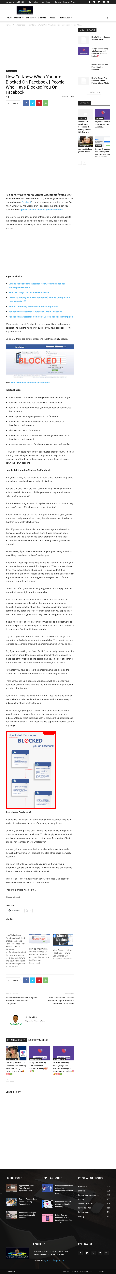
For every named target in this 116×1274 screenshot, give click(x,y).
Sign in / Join (33, 2)
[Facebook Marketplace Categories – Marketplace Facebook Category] (47, 1188)
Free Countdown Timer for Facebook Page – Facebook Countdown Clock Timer (61, 1000)
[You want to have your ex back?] (85, 141)
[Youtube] (108, 2)
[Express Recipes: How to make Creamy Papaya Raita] (11, 1202)
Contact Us (99, 1271)
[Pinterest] (39, 103)
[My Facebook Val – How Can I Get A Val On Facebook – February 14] (102, 114)
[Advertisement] (40, 49)
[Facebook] (89, 2)
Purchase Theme (69, 2)
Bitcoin (98, 146)
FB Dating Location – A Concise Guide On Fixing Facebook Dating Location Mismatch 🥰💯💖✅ (16, 1068)
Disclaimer (65, 1271)
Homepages (65, 18)
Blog (42, 2)
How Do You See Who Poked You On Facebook (100, 67)
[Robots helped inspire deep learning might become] (11, 1215)
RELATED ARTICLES (16, 1040)
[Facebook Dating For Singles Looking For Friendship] (47, 1204)
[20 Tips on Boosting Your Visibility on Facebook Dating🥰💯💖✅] (39, 1053)
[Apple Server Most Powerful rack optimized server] (11, 1188)
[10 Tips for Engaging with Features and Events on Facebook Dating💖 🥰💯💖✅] (83, 51)
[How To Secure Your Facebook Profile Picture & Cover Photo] (83, 81)
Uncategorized (19, 25)
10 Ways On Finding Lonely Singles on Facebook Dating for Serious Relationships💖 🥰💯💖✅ (63, 1068)
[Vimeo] (99, 2)
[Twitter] (94, 2)
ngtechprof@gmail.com (54, 1260)
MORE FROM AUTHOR (38, 1040)
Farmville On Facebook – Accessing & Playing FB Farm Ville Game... (84, 127)
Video (52, 18)
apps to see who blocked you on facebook (41, 209)
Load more (93, 92)
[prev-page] (7, 1080)
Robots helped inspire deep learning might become (27, 1215)
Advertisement (86, 1271)
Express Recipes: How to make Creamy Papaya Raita (28, 1201)
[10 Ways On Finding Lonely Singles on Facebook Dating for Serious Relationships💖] (63, 1053)
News (9, 18)
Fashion (18, 18)
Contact (58, 2)
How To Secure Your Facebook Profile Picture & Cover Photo (100, 80)
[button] (107, 18)
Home (8, 25)
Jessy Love (12, 97)
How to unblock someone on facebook (30, 382)
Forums (49, 2)
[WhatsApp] (45, 103)
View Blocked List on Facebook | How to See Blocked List (62, 953)
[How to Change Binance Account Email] (83, 40)
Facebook (26, 202)
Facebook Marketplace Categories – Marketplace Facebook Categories (21, 1000)
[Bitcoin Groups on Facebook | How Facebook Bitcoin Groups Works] (102, 141)
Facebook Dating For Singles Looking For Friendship (63, 1204)
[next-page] (12, 1080)
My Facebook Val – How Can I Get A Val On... (102, 124)
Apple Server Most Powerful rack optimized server (26, 1188)
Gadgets (30, 18)
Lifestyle (42, 18)
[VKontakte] (103, 2)
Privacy (75, 1271)
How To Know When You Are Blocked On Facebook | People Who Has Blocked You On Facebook (39, 954)
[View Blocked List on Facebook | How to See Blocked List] (63, 940)
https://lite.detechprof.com (35, 1021)
